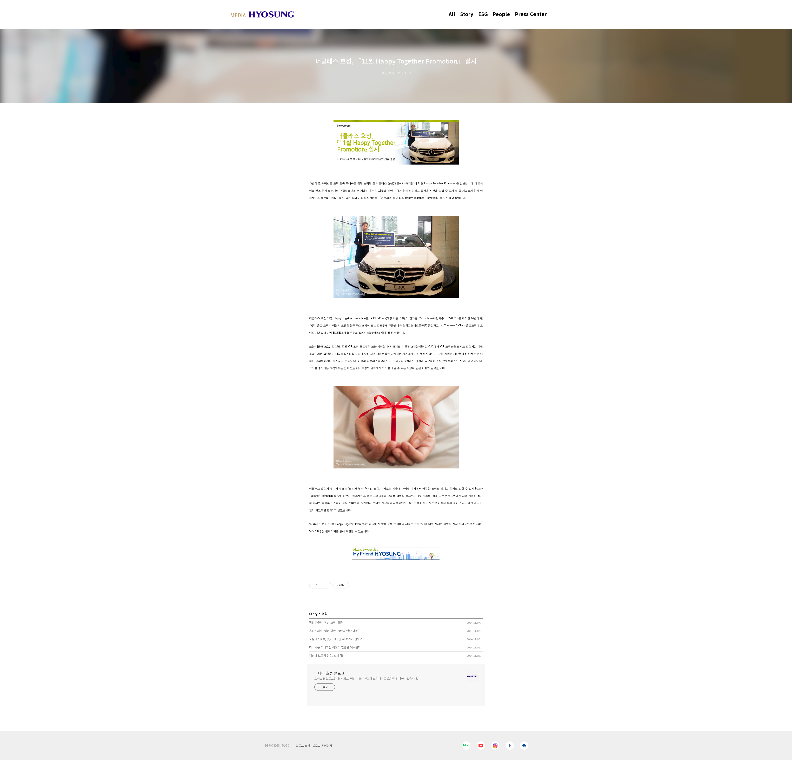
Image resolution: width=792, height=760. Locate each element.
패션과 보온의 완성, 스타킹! (326, 655)
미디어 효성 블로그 (329, 673)
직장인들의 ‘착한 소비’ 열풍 (326, 622)
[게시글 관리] (326, 585)
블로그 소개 (303, 746)
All (452, 14)
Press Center (531, 14)
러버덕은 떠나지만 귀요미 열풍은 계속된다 (335, 647)
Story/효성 (387, 73)
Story (466, 14)
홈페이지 (330, 531)
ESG (483, 14)
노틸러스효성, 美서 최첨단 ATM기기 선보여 (335, 639)
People (501, 14)
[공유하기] (321, 585)
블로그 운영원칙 (322, 746)
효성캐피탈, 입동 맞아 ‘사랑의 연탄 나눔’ (334, 631)
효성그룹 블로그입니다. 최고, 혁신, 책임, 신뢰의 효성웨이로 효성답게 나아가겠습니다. (366, 678)
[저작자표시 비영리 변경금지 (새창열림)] (354, 585)
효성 (324, 613)
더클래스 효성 (384, 183)
